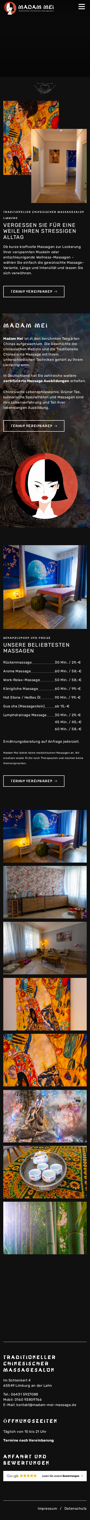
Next (80, 70)
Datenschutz (75, 1508)
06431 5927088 (24, 1394)
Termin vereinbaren (31, 291)
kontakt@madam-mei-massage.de (46, 1405)
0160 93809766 (28, 1399)
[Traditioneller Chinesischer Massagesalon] (29, 8)
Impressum (47, 1508)
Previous (73, 70)
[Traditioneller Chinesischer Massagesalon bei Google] (45, 1476)
